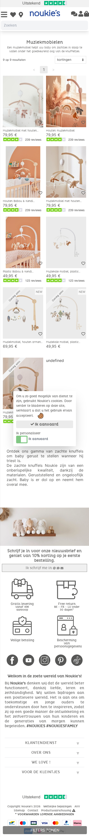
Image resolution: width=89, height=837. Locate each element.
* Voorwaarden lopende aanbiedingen (44, 814)
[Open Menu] (4, 15)
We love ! (41, 762)
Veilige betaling (22, 640)
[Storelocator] (21, 15)
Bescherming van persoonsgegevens (68, 643)
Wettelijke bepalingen (58, 806)
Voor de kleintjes (41, 772)
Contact (33, 810)
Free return (67, 606)
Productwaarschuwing (56, 810)
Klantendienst (41, 742)
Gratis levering (22, 606)
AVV (78, 806)
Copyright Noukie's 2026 (24, 806)
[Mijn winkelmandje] (86, 14)
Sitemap (20, 810)
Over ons (41, 752)
